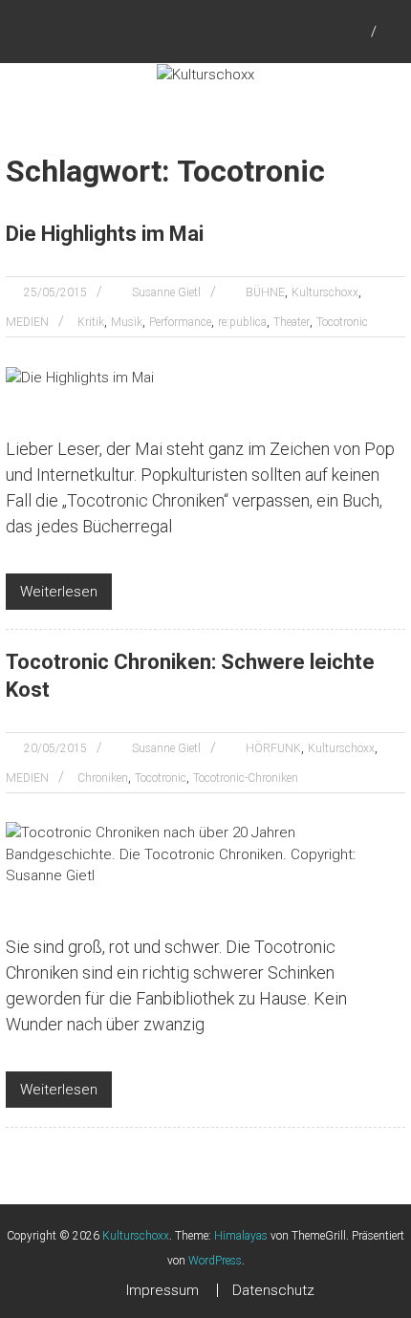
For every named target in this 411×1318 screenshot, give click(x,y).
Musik (126, 322)
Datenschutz (273, 1290)
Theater (291, 322)
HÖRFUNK (273, 748)
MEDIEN (27, 322)
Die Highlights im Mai (105, 234)
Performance (180, 322)
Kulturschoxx (325, 292)
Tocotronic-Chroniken (245, 778)
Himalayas (241, 1235)
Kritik (90, 322)
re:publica (242, 322)
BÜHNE (265, 292)
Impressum (162, 1290)
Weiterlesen (58, 591)
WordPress (215, 1260)
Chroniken (102, 778)
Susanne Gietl (166, 292)
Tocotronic (342, 322)
